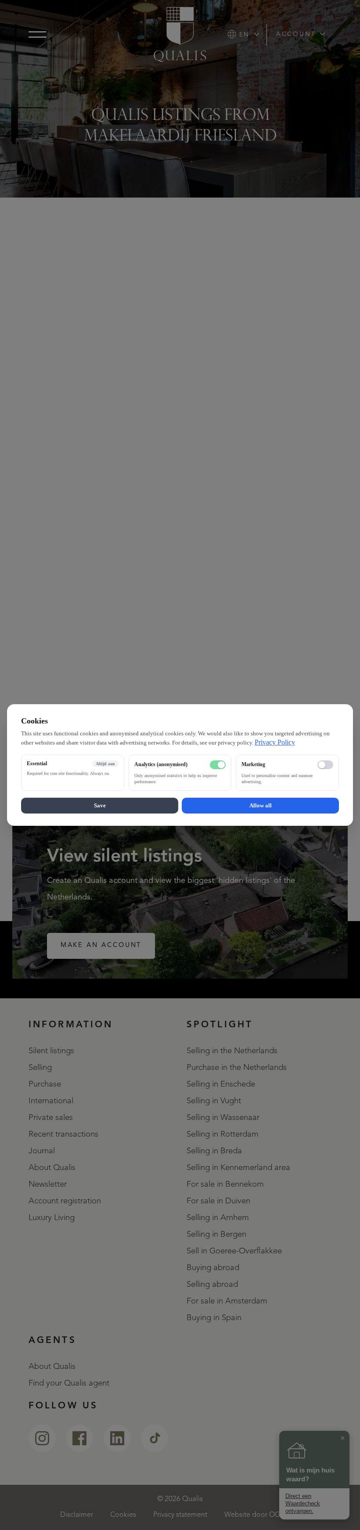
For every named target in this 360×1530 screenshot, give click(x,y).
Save (100, 805)
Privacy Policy (275, 742)
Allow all (260, 805)
